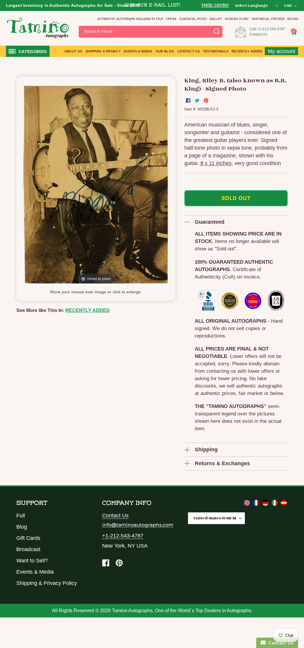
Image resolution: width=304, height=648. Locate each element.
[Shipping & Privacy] (247, 504)
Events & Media (35, 572)
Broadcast (28, 549)
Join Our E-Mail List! (152, 5)
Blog (21, 527)
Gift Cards (28, 538)
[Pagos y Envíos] (284, 504)
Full (20, 516)
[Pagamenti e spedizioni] (275, 504)
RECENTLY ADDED (87, 310)
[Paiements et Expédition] (257, 504)
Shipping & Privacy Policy (46, 583)
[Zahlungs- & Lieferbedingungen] (266, 504)
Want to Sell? (32, 561)
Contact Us (258, 34)
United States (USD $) (215, 518)
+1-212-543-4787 (271, 29)
